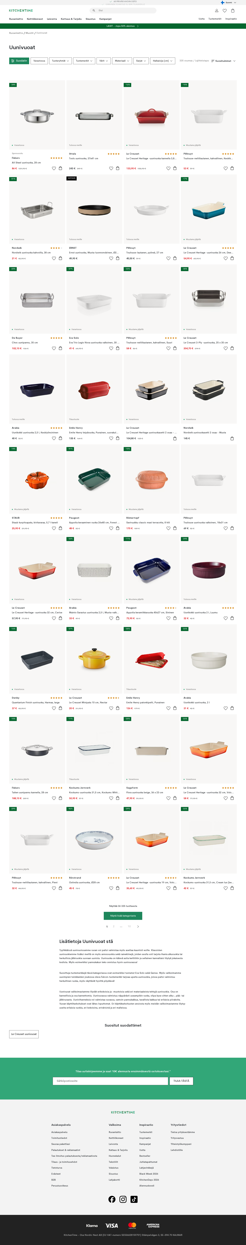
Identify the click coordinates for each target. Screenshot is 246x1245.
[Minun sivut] (217, 11)
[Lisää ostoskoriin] (60, 168)
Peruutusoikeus (59, 1186)
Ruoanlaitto (16, 18)
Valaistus (113, 1168)
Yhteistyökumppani (181, 1144)
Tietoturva (56, 1168)
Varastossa (39, 61)
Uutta (201, 19)
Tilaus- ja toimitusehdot (64, 1162)
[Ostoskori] (233, 11)
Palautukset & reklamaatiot (65, 1150)
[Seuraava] (236, 1034)
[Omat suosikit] (225, 11)
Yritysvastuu (177, 1138)
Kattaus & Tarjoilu (71, 18)
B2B (53, 1180)
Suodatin (21, 61)
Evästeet (56, 1174)
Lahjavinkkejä (146, 1168)
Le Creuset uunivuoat (24, 1034)
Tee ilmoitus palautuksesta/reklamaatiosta (74, 1156)
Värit (101, 61)
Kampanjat (105, 18)
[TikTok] (134, 1199)
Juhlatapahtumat (148, 1162)
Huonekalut (115, 1156)
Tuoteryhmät (58, 61)
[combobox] (229, 2)
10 (129, 926)
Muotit (30, 32)
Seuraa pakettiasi (60, 1144)
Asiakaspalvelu (59, 1132)
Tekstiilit (113, 1162)
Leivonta (52, 18)
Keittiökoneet (35, 18)
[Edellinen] (9, 1034)
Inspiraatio (231, 19)
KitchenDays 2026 (149, 1180)
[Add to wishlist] (54, 168)
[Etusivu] (21, 10)
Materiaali (120, 61)
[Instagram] (123, 1199)
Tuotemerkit (215, 19)
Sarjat (139, 61)
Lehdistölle (177, 1150)
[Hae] (94, 10)
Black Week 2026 (148, 1174)
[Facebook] (111, 1199)
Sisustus (90, 18)
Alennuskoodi (146, 1186)
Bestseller (144, 1156)
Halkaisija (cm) (161, 61)
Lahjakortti (114, 1180)
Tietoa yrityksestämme (183, 1132)
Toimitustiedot (59, 1138)
